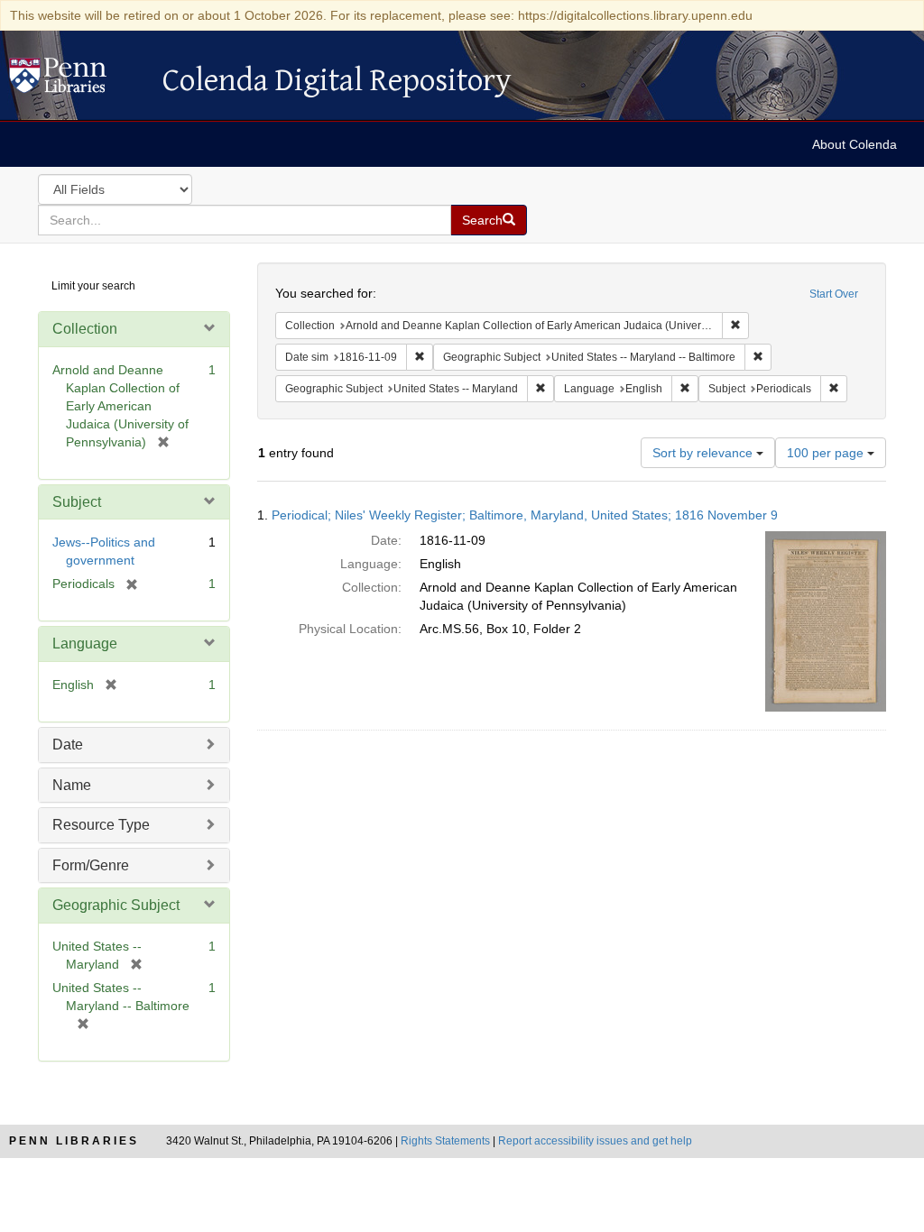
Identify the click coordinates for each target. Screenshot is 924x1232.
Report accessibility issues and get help (595, 1141)
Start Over (833, 294)
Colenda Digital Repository (76, 80)
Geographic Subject (116, 905)
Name (71, 785)
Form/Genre (90, 865)
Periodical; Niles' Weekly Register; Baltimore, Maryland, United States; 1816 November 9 (525, 515)
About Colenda (854, 144)
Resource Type (101, 824)
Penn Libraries (74, 1141)
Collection (84, 328)
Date (67, 744)
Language (84, 643)
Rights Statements (445, 1141)
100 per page (827, 453)
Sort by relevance (704, 453)
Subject (76, 502)
